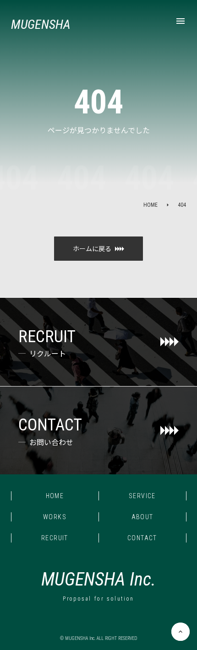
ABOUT (142, 517)
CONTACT (142, 538)
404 (182, 205)
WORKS (54, 517)
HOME (150, 205)
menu (180, 21)
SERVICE (142, 496)
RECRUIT (54, 538)
